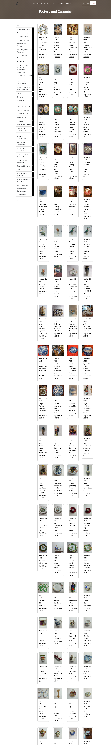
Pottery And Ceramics (25, 149)
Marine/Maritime (25, 113)
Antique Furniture (25, 32)
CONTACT (60, 3)
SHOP (46, 3)
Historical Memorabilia (25, 101)
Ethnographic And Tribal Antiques (25, 88)
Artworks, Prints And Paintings (25, 50)
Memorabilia (25, 117)
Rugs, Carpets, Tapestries (25, 161)
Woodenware (25, 194)
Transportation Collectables (25, 189)
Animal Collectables (25, 29)
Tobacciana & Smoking (25, 174)
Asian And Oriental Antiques (25, 56)
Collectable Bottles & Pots (25, 76)
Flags (25, 93)
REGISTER (86, 3)
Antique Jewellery (25, 36)
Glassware (25, 96)
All (18, 26)
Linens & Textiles (25, 110)
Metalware (25, 121)
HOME (33, 3)
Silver (25, 169)
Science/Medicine (25, 166)
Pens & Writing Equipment (25, 143)
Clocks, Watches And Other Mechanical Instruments (25, 68)
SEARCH (68, 3)
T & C (52, 3)
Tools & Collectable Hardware (25, 180)
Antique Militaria (25, 40)
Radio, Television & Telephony (25, 155)
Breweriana (25, 61)
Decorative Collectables (25, 82)
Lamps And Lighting (25, 106)
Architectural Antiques (25, 44)
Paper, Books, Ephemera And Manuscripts (25, 136)
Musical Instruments (25, 124)
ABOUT (39, 3)
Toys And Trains (25, 185)
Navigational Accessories (25, 129)
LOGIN (93, 3)
